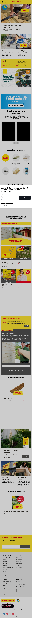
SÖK (25, 198)
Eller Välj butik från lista (7, 203)
